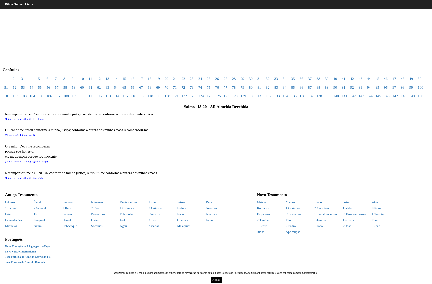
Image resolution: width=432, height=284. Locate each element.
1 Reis (66, 208)
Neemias (211, 208)
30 (251, 79)
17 (141, 79)
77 (225, 87)
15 (124, 79)
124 (201, 96)
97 (394, 87)
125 (209, 96)
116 (133, 96)
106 (49, 96)
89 (327, 87)
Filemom (320, 220)
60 (82, 87)
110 (83, 96)
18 (149, 79)
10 (82, 79)
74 (200, 87)
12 (99, 79)
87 (310, 87)
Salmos (67, 214)
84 (284, 87)
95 (377, 87)
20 (166, 79)
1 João (318, 226)
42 (352, 79)
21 (175, 79)
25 (208, 79)
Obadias (182, 220)
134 (285, 96)
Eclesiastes (126, 214)
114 (116, 96)
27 (225, 79)
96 (386, 87)
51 (6, 87)
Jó (35, 214)
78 (234, 87)
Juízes (181, 202)
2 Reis (95, 208)
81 (259, 87)
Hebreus (348, 220)
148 (403, 96)
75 (208, 87)
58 (65, 87)
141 (344, 96)
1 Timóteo (378, 214)
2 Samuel (40, 208)
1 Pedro (262, 226)
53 (23, 87)
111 (91, 96)
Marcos (290, 202)
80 (251, 87)
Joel (122, 220)
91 (343, 87)
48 (402, 79)
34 (284, 79)
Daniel (66, 220)
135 (294, 96)
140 (336, 96)
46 (386, 79)
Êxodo (38, 202)
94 (369, 87)
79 (242, 87)
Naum (38, 226)
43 (360, 79)
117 (142, 96)
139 (327, 96)
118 (150, 96)
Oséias (95, 220)
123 (192, 96)
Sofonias (96, 226)
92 (352, 87)
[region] (216, 35)
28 (234, 79)
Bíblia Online (13, 4)
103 (24, 96)
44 (369, 79)
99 (411, 87)
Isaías (180, 214)
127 (226, 96)
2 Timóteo (263, 220)
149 (412, 96)
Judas (260, 232)
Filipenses (263, 214)
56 (48, 87)
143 (361, 96)
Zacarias (153, 226)
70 (166, 87)
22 (183, 79)
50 (419, 79)
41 (343, 79)
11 (90, 79)
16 (132, 79)
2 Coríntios (321, 208)
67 (141, 87)
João (346, 202)
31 (259, 79)
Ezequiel (39, 220)
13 (107, 79)
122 (184, 96)
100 (420, 87)
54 (31, 87)
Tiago (375, 220)
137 (311, 96)
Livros (29, 4)
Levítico (67, 202)
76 (217, 87)
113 (108, 96)
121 (176, 96)
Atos (375, 202)
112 (99, 96)
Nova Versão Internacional (20, 251)
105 (41, 96)
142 (353, 96)
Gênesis (10, 202)
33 (276, 79)
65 (124, 87)
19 (158, 79)
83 (276, 87)
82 (267, 87)
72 (183, 87)
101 (7, 96)
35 (293, 79)
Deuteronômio (129, 202)
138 (319, 96)
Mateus (261, 202)
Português (14, 239)
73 (192, 87)
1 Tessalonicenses (325, 214)
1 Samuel (11, 208)
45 (377, 79)
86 (301, 87)
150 (420, 96)
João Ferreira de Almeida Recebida (25, 262)
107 (57, 96)
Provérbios (98, 214)
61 (90, 87)
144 (370, 96)
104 (32, 96)
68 (149, 87)
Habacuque (69, 226)
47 (394, 79)
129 (243, 96)
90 (335, 87)
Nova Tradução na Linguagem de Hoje (27, 246)
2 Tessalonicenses (354, 214)
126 (218, 96)
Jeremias (211, 214)
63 (107, 87)
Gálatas (347, 208)
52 (14, 87)
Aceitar (216, 279)
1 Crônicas (127, 208)
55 (40, 87)
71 (175, 87)
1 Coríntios (293, 208)
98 (402, 87)
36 (301, 79)
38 (318, 79)
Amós (152, 220)
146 (386, 96)
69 (158, 87)
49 (411, 79)
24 (200, 79)
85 (293, 87)
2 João (347, 226)
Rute (209, 202)
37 (310, 79)
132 (268, 96)
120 (167, 96)
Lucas (318, 202)
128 (235, 96)
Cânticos (154, 214)
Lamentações (13, 220)
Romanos (263, 208)
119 (158, 96)
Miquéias (11, 226)
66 (132, 87)
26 (217, 79)
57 (57, 87)
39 (327, 79)
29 (242, 79)
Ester (8, 214)
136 (302, 96)
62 (99, 87)
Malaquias (183, 226)
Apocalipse (293, 232)
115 (125, 96)
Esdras (181, 208)
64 (116, 87)
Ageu (123, 226)
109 (74, 96)
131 (260, 96)
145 (378, 96)
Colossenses (293, 214)
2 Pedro (291, 226)
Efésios (376, 208)
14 (116, 79)
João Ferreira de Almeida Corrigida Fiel (28, 256)
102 (15, 96)
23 (192, 79)
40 (335, 79)
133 (277, 96)
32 (267, 79)
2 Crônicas (155, 208)
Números (97, 202)
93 (360, 87)
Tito (288, 220)
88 (318, 87)
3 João (376, 226)
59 (73, 87)
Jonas (209, 220)
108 (66, 96)
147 (395, 96)
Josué (152, 202)
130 (251, 96)
